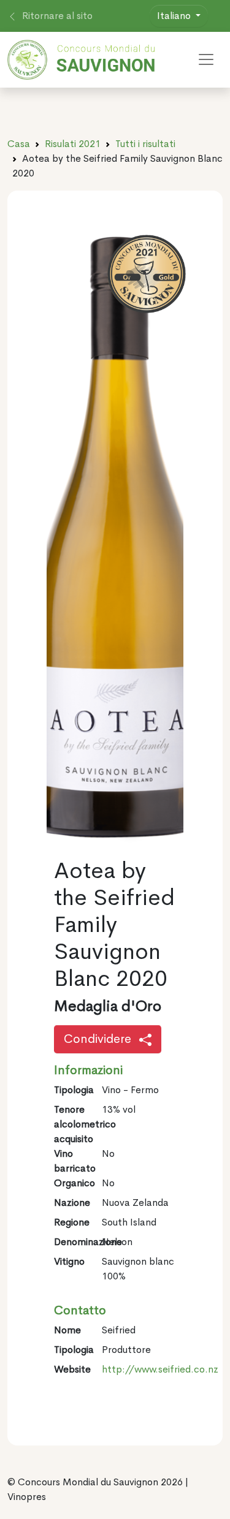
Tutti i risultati (145, 143)
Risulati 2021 (73, 143)
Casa (18, 143)
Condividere (99, 1039)
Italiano (175, 15)
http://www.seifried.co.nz (160, 1369)
